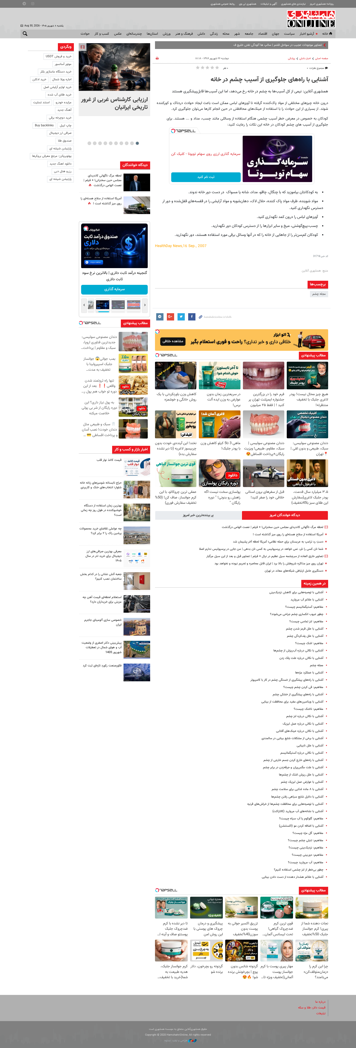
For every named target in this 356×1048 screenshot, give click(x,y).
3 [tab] (126, 143)
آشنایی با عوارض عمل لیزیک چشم (302, 782)
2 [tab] (132, 143)
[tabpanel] (114, 79)
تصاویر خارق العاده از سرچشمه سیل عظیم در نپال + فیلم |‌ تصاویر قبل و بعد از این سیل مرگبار (264, 556)
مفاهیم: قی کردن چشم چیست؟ (303, 687)
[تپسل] (173, 130)
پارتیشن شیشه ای (60, 148)
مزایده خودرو (63, 102)
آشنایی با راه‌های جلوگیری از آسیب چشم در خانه (269, 80)
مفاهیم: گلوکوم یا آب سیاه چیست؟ (301, 818)
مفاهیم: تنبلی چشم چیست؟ (305, 840)
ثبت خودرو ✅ (114, 289)
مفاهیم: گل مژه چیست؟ (308, 833)
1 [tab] (137, 143)
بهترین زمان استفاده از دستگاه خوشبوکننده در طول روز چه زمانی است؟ (101, 510)
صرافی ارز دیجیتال (60, 133)
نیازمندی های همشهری (293, 4)
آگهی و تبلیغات (269, 4)
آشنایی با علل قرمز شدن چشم (304, 628)
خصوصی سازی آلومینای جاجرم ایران (103, 622)
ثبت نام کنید (206, 177)
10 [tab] (89, 143)
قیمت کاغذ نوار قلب (109, 460)
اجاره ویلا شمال (61, 79)
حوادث (85, 34)
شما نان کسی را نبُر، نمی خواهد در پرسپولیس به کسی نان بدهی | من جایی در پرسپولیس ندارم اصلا (261, 549)
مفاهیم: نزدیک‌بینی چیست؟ (306, 847)
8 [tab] (100, 143)
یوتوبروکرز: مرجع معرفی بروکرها (51, 156)
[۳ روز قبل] (137, 558)
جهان (275, 34)
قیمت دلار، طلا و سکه (311, 1007)
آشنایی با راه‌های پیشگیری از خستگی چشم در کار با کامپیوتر (286, 680)
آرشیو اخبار (307, 34)
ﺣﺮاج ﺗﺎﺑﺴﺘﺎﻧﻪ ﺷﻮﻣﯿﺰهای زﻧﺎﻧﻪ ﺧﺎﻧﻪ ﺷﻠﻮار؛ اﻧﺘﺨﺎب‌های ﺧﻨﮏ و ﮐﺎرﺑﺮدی (101, 485)
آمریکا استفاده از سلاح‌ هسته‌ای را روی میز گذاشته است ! (288, 534)
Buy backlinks (44, 125)
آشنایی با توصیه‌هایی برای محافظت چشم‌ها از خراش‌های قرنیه (285, 804)
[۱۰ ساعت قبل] (137, 182)
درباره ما (320, 1002)
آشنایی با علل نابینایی (310, 745)
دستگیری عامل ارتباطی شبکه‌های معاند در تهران (294, 570)
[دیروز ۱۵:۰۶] (137, 467)
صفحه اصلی (321, 58)
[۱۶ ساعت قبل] (137, 205)
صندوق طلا (64, 140)
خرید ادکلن (39, 79)
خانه (325, 34)
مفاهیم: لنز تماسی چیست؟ (306, 621)
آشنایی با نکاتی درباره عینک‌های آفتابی (299, 731)
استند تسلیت (41, 102)
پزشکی (291, 58)
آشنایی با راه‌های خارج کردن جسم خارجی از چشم (293, 760)
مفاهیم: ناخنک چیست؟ (308, 709)
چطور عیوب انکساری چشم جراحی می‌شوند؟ (296, 614)
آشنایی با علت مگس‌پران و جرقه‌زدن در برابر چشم (293, 767)
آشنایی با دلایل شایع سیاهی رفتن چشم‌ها (297, 796)
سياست (289, 34)
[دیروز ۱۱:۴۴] (137, 512)
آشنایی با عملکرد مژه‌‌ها (309, 672)
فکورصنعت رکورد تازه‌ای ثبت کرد (102, 665)
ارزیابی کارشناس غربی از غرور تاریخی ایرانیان (114, 103)
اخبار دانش (305, 58)
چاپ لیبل (65, 125)
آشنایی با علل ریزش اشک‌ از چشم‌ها (301, 774)
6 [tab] (110, 143)
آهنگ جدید (64, 110)
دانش (201, 34)
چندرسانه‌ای (134, 34)
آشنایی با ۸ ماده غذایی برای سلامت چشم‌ (297, 789)
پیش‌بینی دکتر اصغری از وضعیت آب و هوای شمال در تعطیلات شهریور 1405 (102, 647)
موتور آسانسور (63, 64)
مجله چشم (319, 294)
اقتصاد (262, 34)
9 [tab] (94, 143)
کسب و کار (101, 34)
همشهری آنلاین (308, 19)
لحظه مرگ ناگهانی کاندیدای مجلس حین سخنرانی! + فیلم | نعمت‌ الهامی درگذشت (272, 527)
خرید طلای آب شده (59, 94)
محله (226, 34)
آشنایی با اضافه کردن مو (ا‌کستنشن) (301, 826)
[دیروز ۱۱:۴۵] (137, 489)
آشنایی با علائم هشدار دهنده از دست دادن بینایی (292, 877)
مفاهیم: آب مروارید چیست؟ (305, 862)
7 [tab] (105, 143)
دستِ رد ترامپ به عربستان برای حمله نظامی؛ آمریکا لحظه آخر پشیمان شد (278, 541)
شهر (237, 34)
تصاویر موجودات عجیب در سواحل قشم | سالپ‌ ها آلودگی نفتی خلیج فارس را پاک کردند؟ (267, 45)
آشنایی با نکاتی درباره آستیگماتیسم (301, 753)
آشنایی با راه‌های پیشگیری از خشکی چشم (298, 694)
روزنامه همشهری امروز (322, 4)
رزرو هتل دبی (62, 171)
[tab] (285, 515)
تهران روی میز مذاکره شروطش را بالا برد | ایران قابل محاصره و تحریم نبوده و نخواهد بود (269, 563)
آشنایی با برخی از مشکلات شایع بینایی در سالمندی (292, 738)
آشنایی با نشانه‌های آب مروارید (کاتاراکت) (297, 811)
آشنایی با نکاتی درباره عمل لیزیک (303, 723)
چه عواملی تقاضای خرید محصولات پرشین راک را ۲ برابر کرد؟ (100, 531)
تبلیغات (320, 1013)
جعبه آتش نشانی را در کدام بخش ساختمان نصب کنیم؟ (101, 576)
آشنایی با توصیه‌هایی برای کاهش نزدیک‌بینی (296, 592)
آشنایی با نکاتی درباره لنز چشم (304, 716)
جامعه (249, 34)
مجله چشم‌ (316, 665)
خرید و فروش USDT (58, 56)
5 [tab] (116, 143)
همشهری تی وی (247, 4)
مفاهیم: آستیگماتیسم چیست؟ (304, 607)
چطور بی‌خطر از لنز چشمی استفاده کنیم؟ (298, 869)
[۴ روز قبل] (137, 604)
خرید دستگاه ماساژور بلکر (55, 71)
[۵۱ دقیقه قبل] (114, 67)
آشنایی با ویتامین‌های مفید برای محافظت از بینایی (292, 701)
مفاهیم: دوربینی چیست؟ (307, 855)
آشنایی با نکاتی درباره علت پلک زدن (301, 658)
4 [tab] (121, 143)
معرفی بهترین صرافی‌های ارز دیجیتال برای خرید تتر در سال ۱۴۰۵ (103, 556)
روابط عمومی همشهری (223, 4)
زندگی (214, 34)
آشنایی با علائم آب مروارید (307, 599)
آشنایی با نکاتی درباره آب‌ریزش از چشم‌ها (298, 650)
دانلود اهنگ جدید (60, 163)
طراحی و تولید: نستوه (176, 1041)
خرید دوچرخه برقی (60, 117)
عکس (118, 34)
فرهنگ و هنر (184, 34)
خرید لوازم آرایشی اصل (57, 87)
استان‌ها (152, 34)
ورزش (166, 34)
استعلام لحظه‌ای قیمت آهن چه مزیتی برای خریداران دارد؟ (102, 599)
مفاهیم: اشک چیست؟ (309, 643)
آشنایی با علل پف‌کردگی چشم (305, 636)
